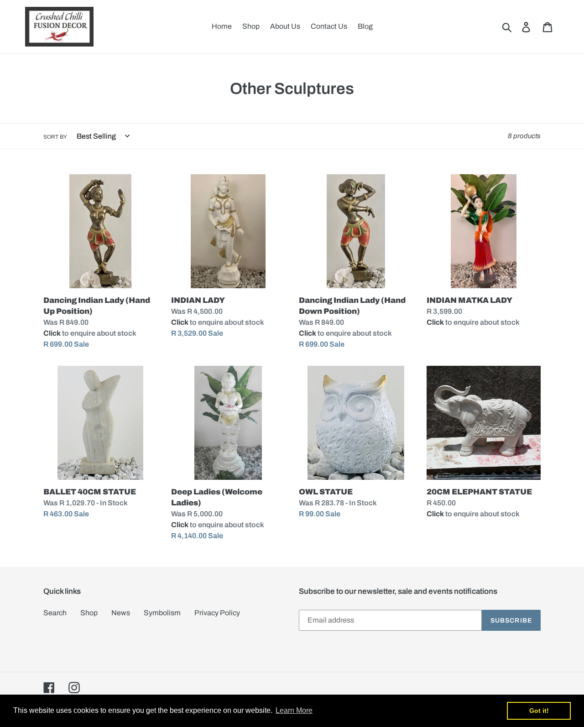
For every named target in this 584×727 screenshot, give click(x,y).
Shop (89, 613)
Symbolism (162, 613)
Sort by (55, 137)
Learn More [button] (294, 710)
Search (55, 613)
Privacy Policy (217, 613)
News (120, 613)
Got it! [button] (539, 710)
